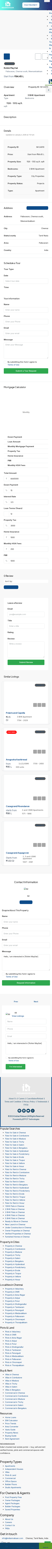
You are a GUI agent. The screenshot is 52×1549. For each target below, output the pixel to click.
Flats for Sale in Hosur (14, 1166)
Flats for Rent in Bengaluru (16, 1184)
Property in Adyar (12, 1298)
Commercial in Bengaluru (16, 1408)
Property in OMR (12, 1292)
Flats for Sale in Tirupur (15, 1160)
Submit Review (26, 662)
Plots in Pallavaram (13, 1359)
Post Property (30, 5)
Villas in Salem (11, 1387)
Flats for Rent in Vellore (15, 1200)
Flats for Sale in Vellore (15, 1163)
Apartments (10, 1466)
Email (6, 328)
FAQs (7, 1528)
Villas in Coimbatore (13, 1377)
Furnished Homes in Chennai (17, 1236)
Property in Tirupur (13, 1273)
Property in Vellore (13, 1276)
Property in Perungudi (14, 1310)
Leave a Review (11, 587)
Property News (11, 1432)
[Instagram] (9, 1458)
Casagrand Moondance (18, 806)
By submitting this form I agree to (22, 363)
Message (8, 339)
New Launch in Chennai (15, 1224)
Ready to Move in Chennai (16, 1221)
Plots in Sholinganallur (14, 1347)
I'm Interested (15, 1066)
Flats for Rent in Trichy (14, 1178)
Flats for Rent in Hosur (14, 1203)
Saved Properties (12, 1509)
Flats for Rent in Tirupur (15, 1197)
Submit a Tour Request (26, 371)
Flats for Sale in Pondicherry (17, 1154)
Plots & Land (10, 1475)
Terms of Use (13, 365)
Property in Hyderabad (15, 1264)
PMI (5, 555)
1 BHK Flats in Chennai (14, 1206)
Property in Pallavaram (14, 1316)
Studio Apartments (13, 1487)
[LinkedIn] (3, 1458)
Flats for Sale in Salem (14, 1145)
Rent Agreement (12, 1439)
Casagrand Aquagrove (17, 852)
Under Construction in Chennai (18, 1227)
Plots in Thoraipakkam (14, 1365)
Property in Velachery (14, 1289)
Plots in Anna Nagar (13, 1338)
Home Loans (10, 1417)
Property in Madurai (13, 1252)
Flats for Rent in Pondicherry (17, 1191)
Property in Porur (12, 1301)
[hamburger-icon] (47, 1)
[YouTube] (5, 1458)
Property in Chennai (13, 1246)
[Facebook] (19, 1111)
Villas (7, 1472)
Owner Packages (12, 1500)
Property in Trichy (12, 1255)
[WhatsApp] (7, 1458)
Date (6, 275)
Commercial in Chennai (15, 1393)
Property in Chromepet (15, 1319)
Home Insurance (11, 532)
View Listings (26, 902)
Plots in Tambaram (13, 1350)
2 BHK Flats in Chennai (14, 1209)
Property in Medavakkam (16, 1313)
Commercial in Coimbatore (16, 1396)
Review (11, 638)
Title (10, 620)
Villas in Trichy (11, 1383)
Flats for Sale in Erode (14, 1157)
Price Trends (10, 1423)
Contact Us (10, 1525)
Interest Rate (10, 496)
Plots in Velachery (12, 1331)
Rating (11, 632)
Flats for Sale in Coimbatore (17, 1135)
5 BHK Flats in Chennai (15, 1218)
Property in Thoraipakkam (16, 1322)
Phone (7, 316)
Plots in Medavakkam (14, 1356)
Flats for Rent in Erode (14, 1194)
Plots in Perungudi (13, 1353)
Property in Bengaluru (14, 1261)
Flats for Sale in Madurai (15, 1139)
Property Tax (10, 520)
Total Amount (10, 473)
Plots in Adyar (11, 1341)
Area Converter (11, 1426)
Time (6, 287)
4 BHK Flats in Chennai (15, 1215)
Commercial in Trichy (14, 1402)
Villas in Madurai (12, 1380)
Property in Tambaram (14, 1307)
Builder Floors (11, 1484)
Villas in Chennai (12, 1374)
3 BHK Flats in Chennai (15, 1212)
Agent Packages (12, 1503)
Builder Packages (12, 1506)
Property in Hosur (12, 1279)
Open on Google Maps (38, 208)
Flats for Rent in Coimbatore (17, 1172)
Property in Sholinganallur (16, 1304)
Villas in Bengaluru (12, 1390)
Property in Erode (12, 1270)
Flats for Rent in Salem (14, 1181)
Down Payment (11, 485)
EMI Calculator (11, 1420)
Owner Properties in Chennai (17, 1230)
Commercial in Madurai (15, 1399)
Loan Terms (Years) (13, 508)
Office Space (11, 1481)
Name (6, 304)
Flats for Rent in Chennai (15, 1169)
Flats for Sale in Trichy (14, 1142)
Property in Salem (12, 1258)
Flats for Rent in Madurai (15, 1175)
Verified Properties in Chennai (18, 1233)
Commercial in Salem (14, 1405)
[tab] (7, 56)
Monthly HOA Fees (12, 543)
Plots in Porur (11, 1344)
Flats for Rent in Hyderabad (17, 1188)
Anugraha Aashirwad (16, 759)
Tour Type (9, 269)
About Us (9, 1519)
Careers (8, 1522)
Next (36, 1001)
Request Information (26, 983)
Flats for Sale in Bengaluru (16, 1148)
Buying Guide (10, 1436)
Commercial (10, 1478)
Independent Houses (14, 1469)
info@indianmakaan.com (12, 1538)
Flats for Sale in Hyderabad (16, 1151)
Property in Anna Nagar (15, 1295)
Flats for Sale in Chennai (15, 1132)
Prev (16, 1001)
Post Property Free (13, 1497)
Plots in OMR (10, 1334)
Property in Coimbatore (15, 1249)
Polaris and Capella (15, 712)
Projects (9, 64)
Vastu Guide (10, 1429)
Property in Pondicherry (15, 1267)
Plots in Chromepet (13, 1362)
